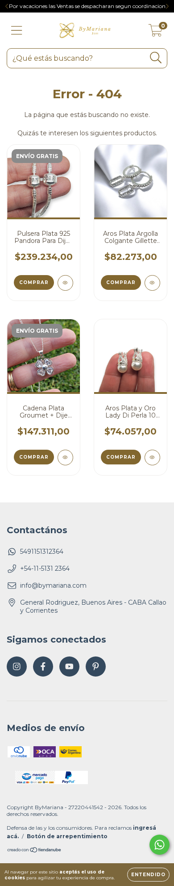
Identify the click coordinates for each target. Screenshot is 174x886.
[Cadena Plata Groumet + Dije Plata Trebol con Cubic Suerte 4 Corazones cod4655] (65, 457)
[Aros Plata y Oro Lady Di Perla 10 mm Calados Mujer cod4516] (152, 457)
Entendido (148, 875)
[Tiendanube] (34, 851)
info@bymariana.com (53, 585)
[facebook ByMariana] (43, 666)
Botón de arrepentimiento (67, 836)
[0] (155, 33)
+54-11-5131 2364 (45, 568)
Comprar (34, 282)
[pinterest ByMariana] (96, 666)
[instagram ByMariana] (17, 666)
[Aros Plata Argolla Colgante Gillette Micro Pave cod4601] (152, 283)
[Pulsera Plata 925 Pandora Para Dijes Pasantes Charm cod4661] (65, 283)
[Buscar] (155, 57)
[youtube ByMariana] (69, 666)
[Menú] (17, 30)
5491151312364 (41, 551)
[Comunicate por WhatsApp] (159, 845)
